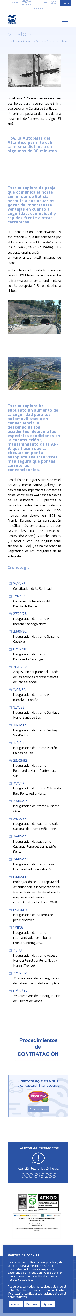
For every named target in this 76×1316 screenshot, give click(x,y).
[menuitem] (15, 3)
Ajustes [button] (47, 1304)
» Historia (20, 34)
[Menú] (63, 19)
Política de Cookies (20, 1279)
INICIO (14, 2)
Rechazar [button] (32, 1304)
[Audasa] (32, 19)
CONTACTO (41, 2)
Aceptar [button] (16, 1304)
